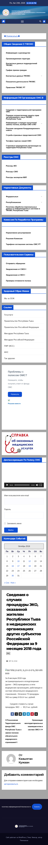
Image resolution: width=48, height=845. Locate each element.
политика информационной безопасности (16, 807)
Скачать (37, 807)
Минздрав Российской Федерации (19, 340)
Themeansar (24, 840)
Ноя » (13, 583)
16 (13, 566)
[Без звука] (37, 485)
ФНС (6, 352)
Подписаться (12, 36)
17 (18, 566)
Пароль (7, 509)
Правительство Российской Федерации (21, 327)
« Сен (6, 583)
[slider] (22, 485)
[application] (24, 476)
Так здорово (9, 358)
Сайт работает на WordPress (16, 837)
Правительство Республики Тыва (19, 321)
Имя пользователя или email (16, 496)
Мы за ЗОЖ (9, 298)
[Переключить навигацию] (22, 21)
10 (18, 561)
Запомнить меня (14, 523)
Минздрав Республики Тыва (16, 333)
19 (30, 566)
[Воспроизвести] (7, 485)
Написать (15, 394)
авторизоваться (11, 784)
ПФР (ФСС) (9, 346)
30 (13, 576)
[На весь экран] (41, 485)
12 (30, 561)
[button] (40, 21)
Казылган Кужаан (25, 760)
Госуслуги (8, 315)
